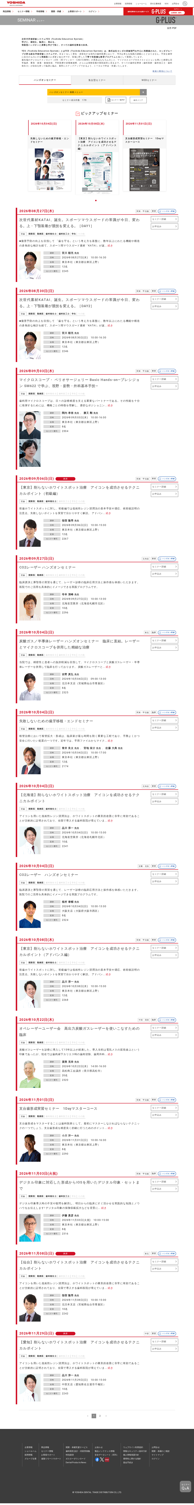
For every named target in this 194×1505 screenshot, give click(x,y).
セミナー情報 (47, 1451)
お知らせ (99, 1447)
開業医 (32, 234)
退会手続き (128, 1462)
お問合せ (156, 1447)
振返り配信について (162, 71)
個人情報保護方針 (131, 1455)
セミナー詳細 (159, 219)
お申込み (157, 226)
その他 (81, 234)
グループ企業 (30, 1459)
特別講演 (70, 1455)
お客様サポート (48, 1455)
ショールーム (30, 1451)
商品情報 (45, 1447)
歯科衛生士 (51, 234)
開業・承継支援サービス (77, 1447)
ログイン (177, 9)
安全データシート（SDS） (106, 1455)
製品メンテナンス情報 (105, 1451)
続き (110, 245)
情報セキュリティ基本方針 (135, 1451)
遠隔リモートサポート (51, 1459)
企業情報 (29, 1447)
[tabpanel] (49, 155)
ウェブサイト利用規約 (133, 1447)
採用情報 (29, 1455)
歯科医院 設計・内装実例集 (78, 1451)
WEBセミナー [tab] (149, 80)
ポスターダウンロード (76, 1459)
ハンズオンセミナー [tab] (45, 80)
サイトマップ (158, 1455)
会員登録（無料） (176, 13)
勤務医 (40, 234)
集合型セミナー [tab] (97, 80)
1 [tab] (98, 200)
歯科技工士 (64, 234)
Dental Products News (76, 1462)
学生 (74, 234)
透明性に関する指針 (132, 1459)
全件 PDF (172, 28)
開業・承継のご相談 (161, 1451)
